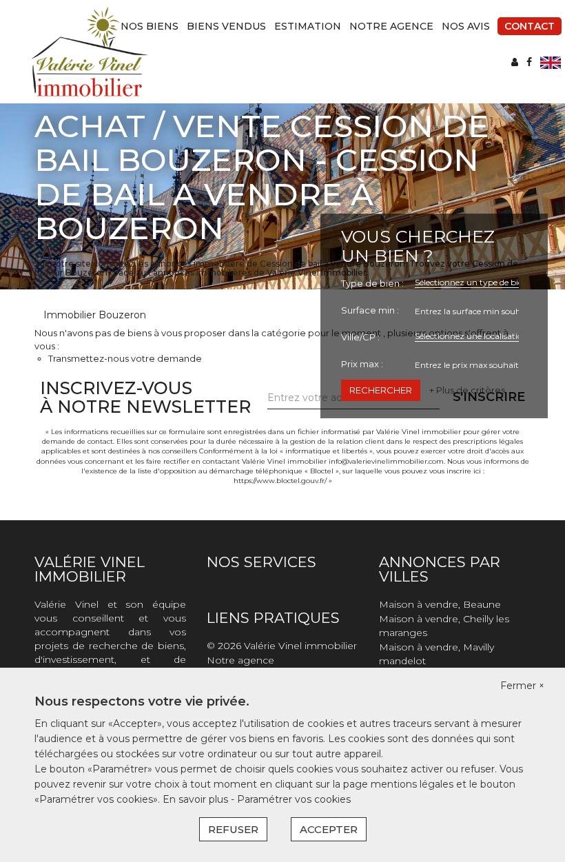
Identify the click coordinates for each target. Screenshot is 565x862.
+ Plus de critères (467, 390)
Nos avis (466, 26)
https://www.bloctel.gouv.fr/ (280, 480)
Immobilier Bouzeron (94, 315)
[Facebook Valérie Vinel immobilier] (529, 62)
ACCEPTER (329, 829)
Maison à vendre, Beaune (440, 604)
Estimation (307, 26)
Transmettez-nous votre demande (125, 358)
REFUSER (233, 829)
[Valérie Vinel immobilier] (90, 51)
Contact (529, 26)
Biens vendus (226, 26)
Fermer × (522, 685)
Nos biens (149, 26)
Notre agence (391, 26)
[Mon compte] (515, 62)
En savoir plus (197, 799)
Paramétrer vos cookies (294, 799)
